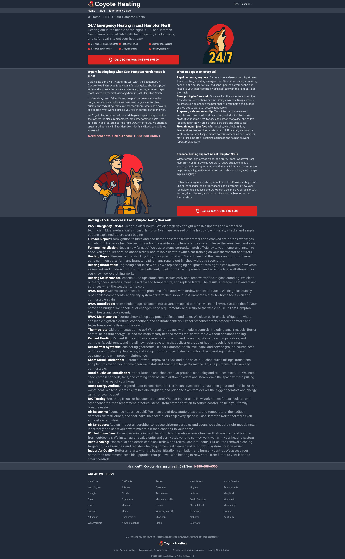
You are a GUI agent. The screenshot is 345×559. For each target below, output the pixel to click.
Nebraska (195, 511)
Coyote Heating (169, 556)
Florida (125, 493)
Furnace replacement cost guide (188, 550)
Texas (159, 481)
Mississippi (230, 505)
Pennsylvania (231, 487)
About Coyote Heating (124, 550)
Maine (125, 511)
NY (107, 17)
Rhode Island (197, 505)
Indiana (194, 493)
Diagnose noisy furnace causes (153, 550)
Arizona (126, 487)
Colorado (160, 487)
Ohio (90, 499)
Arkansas (93, 517)
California (127, 481)
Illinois (159, 505)
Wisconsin (229, 499)
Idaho (159, 522)
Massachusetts (164, 499)
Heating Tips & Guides (218, 550)
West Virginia (95, 522)
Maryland (229, 493)
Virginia (194, 487)
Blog (102, 10)
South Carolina (198, 499)
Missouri (126, 505)
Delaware (195, 522)
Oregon (228, 511)
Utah (90, 505)
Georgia (92, 493)
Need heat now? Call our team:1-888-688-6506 (123, 136)
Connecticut (128, 517)
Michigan (161, 517)
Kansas (92, 511)
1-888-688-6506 (205, 466)
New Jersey (196, 481)
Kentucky (229, 517)
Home (91, 10)
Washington (94, 487)
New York (93, 481)
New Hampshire (130, 522)
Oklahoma (127, 499)
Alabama (194, 517)
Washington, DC (164, 511)
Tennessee (162, 493)
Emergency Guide (120, 10)
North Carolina (231, 481)
